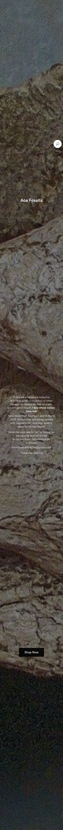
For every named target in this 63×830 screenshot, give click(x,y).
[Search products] (58, 144)
